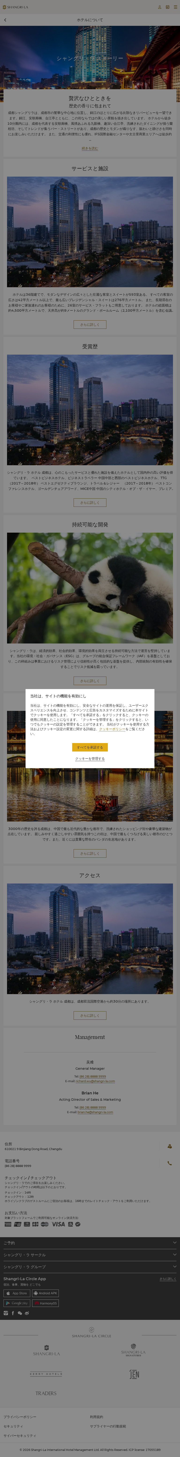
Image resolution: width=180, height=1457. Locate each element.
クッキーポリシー (112, 729)
